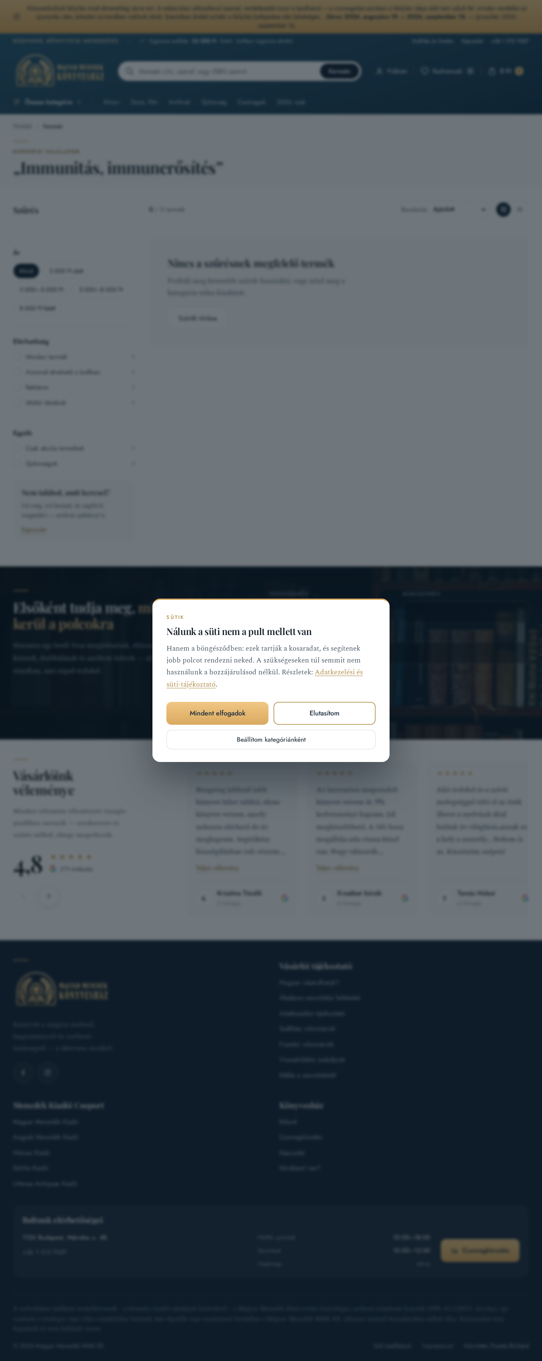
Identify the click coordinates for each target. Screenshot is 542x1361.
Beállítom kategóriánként (271, 739)
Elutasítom (325, 713)
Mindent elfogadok (218, 713)
